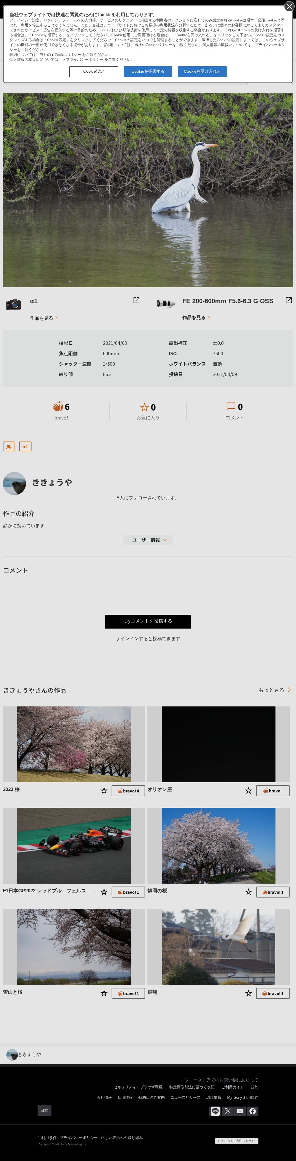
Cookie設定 (93, 71)
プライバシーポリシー (84, 60)
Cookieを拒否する (148, 71)
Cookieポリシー (68, 55)
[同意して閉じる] (289, 6)
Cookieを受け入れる (202, 71)
